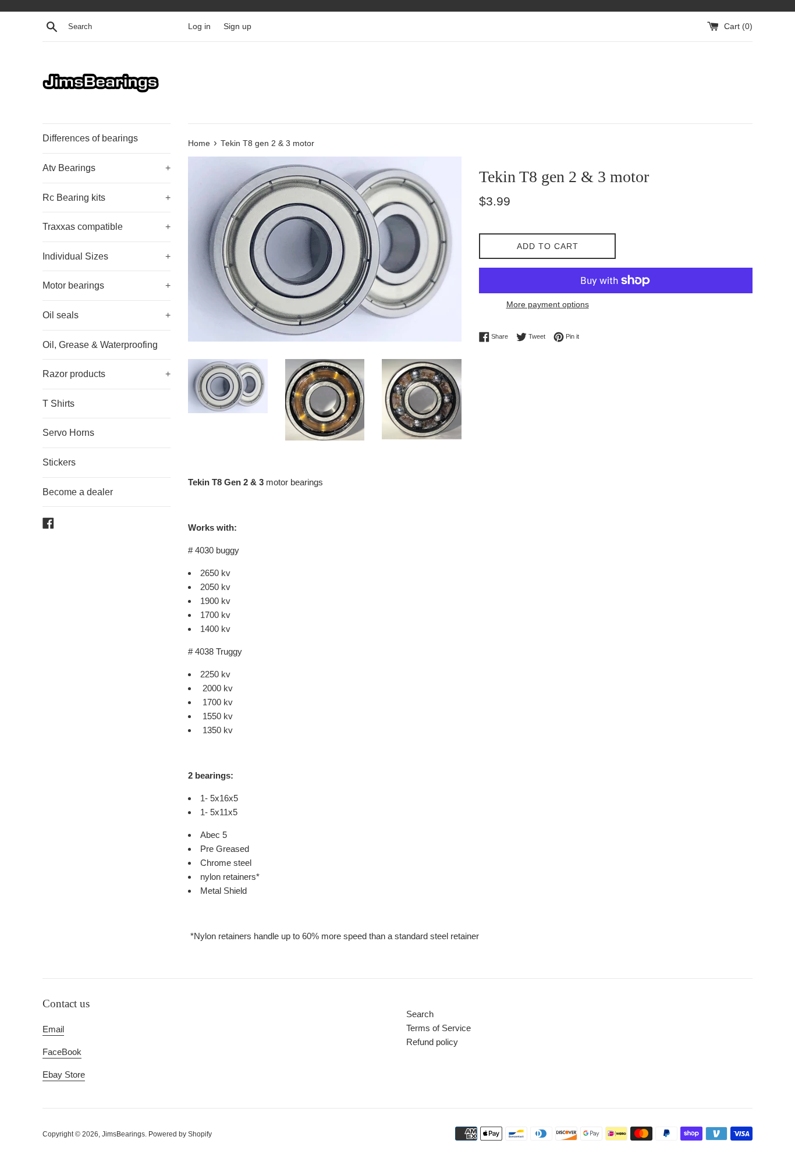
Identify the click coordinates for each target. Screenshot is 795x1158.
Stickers (59, 462)
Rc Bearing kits (106, 198)
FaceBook (61, 1052)
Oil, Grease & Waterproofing (100, 345)
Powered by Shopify (180, 1134)
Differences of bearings (90, 138)
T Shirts (58, 404)
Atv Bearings (106, 168)
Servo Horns (68, 433)
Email (53, 1029)
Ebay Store (63, 1074)
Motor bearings (106, 285)
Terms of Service (438, 1028)
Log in (199, 26)
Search (420, 1014)
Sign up (237, 26)
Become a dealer (77, 492)
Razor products (106, 374)
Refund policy (432, 1042)
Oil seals (106, 315)
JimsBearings (123, 1134)
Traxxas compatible (106, 227)
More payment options (547, 304)
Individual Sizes (106, 256)
